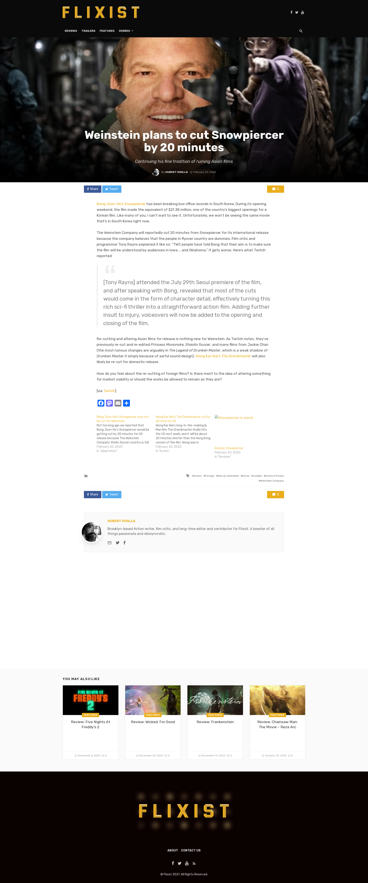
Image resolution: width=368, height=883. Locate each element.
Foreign (209, 475)
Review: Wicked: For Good (153, 722)
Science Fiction (274, 475)
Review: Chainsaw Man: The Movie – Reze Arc (277, 724)
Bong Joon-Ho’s (121, 204)
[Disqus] (184, 614)
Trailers (88, 30)
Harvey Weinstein (228, 475)
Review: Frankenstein (215, 722)
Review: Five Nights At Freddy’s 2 (90, 724)
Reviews (71, 30)
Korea (245, 475)
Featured (91, 715)
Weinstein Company (272, 480)
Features (107, 30)
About (172, 850)
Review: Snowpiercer (229, 448)
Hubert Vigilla (176, 172)
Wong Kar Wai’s (223, 356)
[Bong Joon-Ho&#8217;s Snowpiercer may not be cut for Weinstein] (126, 434)
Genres (124, 30)
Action (198, 475)
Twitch (109, 391)
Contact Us (191, 850)
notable (257, 475)
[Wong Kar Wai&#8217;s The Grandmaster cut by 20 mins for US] (185, 434)
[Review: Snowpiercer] (242, 430)
